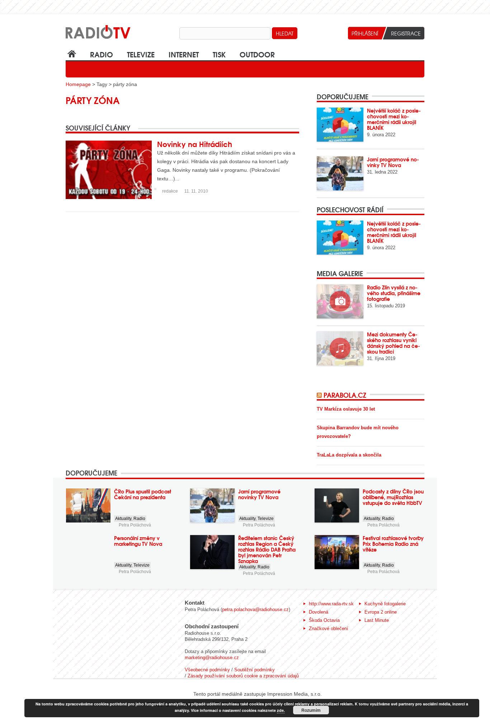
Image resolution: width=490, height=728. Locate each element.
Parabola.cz (345, 395)
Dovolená (318, 612)
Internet (184, 54)
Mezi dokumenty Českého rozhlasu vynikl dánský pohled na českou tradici (393, 342)
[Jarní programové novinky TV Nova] (340, 173)
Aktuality (123, 518)
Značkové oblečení (328, 628)
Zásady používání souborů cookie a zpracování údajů (243, 676)
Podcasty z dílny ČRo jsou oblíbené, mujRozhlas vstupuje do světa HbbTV (393, 497)
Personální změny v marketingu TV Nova (138, 541)
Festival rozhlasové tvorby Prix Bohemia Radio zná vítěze (393, 543)
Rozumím (311, 710)
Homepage (78, 84)
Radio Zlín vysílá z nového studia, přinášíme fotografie (393, 293)
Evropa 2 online (380, 612)
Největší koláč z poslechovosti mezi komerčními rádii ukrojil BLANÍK (394, 119)
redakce (170, 191)
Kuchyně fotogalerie (385, 603)
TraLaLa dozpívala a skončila (349, 455)
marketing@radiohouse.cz (212, 657)
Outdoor (257, 54)
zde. (281, 710)
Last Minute (376, 620)
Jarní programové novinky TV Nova (393, 162)
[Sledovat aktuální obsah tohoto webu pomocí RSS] (320, 395)
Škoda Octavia (324, 620)
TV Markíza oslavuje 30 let (346, 409)
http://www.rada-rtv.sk (331, 603)
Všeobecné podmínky (207, 669)
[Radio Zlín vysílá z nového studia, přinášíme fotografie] (340, 301)
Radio (101, 54)
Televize (141, 54)
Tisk (219, 54)
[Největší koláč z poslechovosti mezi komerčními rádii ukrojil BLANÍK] (340, 125)
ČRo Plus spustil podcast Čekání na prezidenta (142, 494)
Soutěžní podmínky (254, 669)
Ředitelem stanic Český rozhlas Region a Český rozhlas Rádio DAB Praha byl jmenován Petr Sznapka (267, 549)
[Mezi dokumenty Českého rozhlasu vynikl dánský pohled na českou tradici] (340, 348)
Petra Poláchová (135, 525)
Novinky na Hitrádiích (194, 143)
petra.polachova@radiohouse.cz (255, 609)
